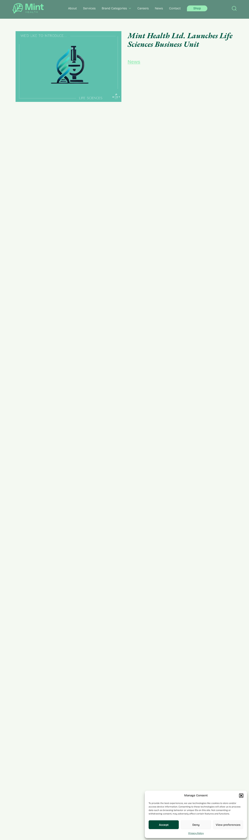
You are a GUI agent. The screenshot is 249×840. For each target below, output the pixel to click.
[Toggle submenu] (129, 8)
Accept (164, 825)
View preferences (228, 825)
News (134, 61)
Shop (197, 8)
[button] (241, 796)
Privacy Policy (196, 833)
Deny (196, 825)
